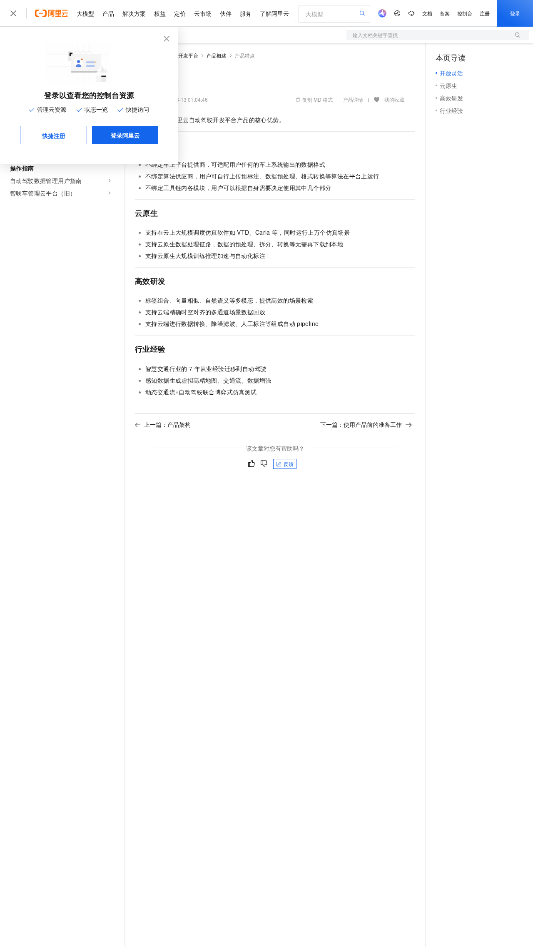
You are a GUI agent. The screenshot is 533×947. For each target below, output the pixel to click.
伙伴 (226, 13)
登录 (515, 13)
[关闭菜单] (13, 13)
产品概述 (217, 55)
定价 (180, 13)
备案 (445, 13)
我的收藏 (394, 99)
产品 (108, 13)
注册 (485, 13)
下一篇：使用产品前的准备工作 (361, 424)
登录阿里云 (125, 135)
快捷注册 (53, 135)
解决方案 (134, 13)
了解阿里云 (274, 13)
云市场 (203, 13)
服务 (246, 13)
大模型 (85, 13)
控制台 (464, 13)
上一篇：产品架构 (167, 424)
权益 (160, 13)
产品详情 (353, 99)
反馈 (289, 463)
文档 (427, 13)
